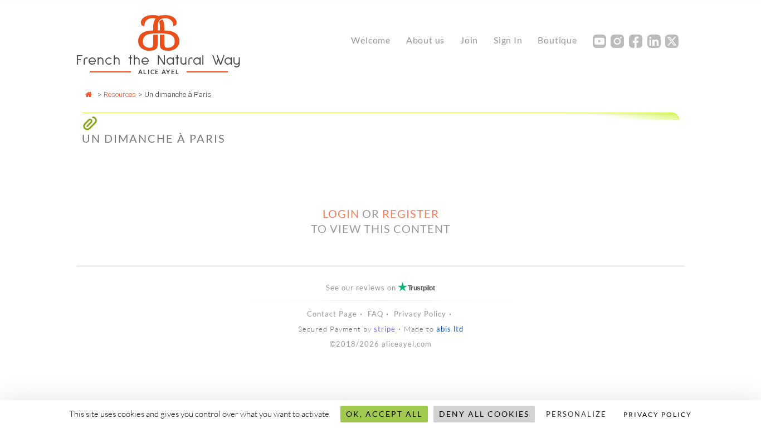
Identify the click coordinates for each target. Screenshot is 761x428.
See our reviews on (380, 287)
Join (469, 40)
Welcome (371, 40)
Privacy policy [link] (657, 414)
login (341, 213)
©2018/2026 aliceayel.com (381, 343)
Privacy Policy (420, 313)
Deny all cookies (484, 414)
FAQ (375, 313)
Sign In (508, 40)
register (410, 213)
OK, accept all (384, 414)
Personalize (576, 414)
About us (425, 40)
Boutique (557, 40)
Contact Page (332, 313)
